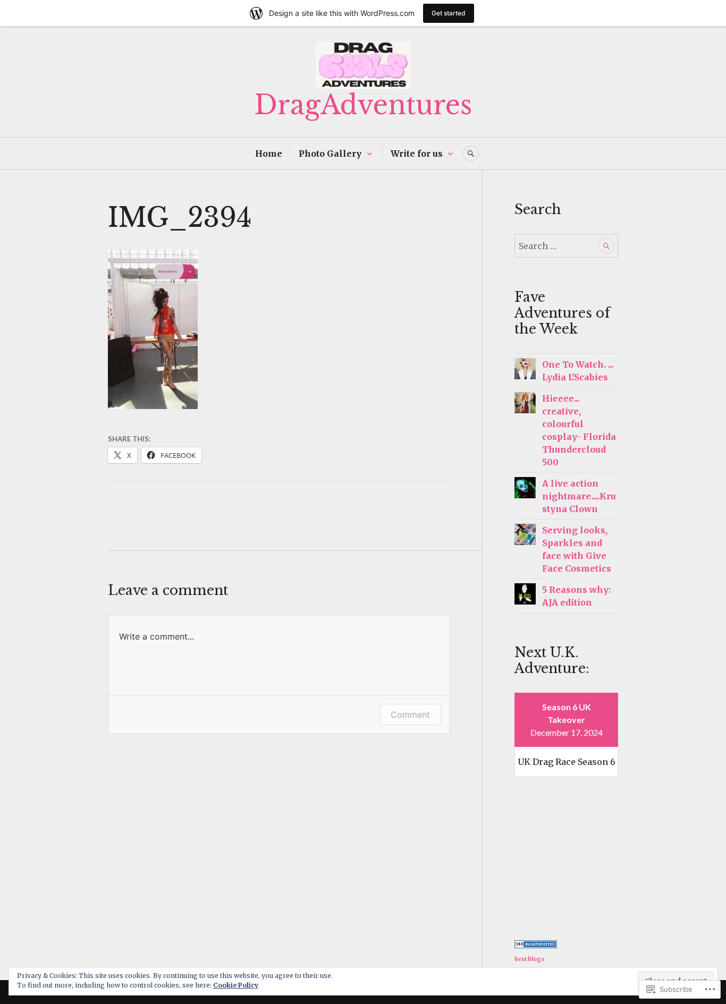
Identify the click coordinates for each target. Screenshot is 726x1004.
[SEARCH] (471, 153)
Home (268, 153)
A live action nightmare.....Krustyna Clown (579, 496)
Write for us (417, 153)
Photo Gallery (330, 153)
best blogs (529, 959)
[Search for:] (566, 246)
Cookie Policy (235, 985)
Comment (410, 714)
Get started (449, 13)
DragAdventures (363, 105)
